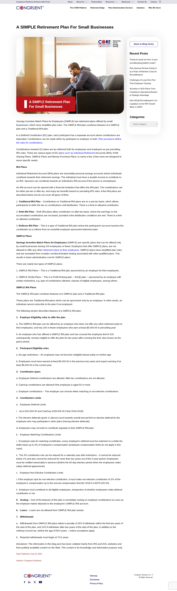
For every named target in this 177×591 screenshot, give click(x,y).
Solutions (141, 8)
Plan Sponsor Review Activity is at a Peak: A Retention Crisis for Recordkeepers (143, 71)
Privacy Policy (96, 583)
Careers (154, 2)
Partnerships (96, 2)
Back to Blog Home (144, 44)
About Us (80, 2)
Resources (110, 2)
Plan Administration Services (120, 8)
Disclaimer (95, 580)
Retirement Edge (97, 8)
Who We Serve (154, 8)
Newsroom (126, 2)
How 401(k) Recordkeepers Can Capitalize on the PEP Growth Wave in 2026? (143, 103)
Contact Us (142, 2)
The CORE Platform (78, 8)
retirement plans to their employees (61, 250)
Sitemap (93, 576)
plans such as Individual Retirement (77, 153)
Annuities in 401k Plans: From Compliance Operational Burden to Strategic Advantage (143, 92)
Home (70, 2)
